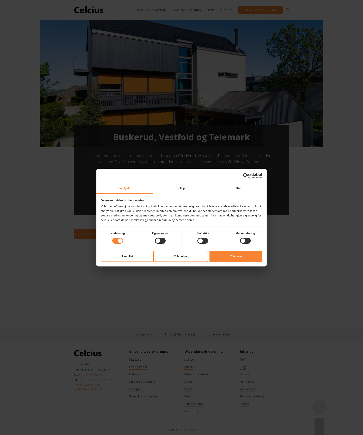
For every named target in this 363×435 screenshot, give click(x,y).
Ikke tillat (127, 256)
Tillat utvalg (181, 256)
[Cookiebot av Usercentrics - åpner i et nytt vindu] (245, 175)
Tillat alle (236, 256)
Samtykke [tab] (124, 188)
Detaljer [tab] (181, 188)
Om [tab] (238, 188)
